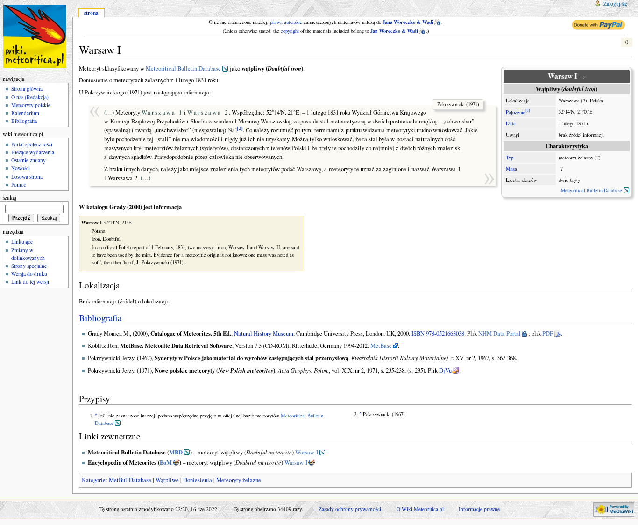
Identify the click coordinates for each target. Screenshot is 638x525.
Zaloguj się (615, 3)
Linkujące (22, 241)
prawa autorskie (286, 22)
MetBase (381, 346)
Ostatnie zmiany (28, 160)
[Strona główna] (36, 36)
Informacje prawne (479, 508)
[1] (527, 110)
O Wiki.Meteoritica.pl (420, 508)
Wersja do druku (29, 273)
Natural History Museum (263, 334)
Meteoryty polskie (30, 104)
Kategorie (94, 480)
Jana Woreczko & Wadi (408, 22)
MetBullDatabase (130, 480)
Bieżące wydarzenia (32, 152)
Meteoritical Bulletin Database (591, 190)
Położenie (515, 112)
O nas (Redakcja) (30, 97)
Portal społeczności (31, 144)
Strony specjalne (29, 265)
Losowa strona (27, 176)
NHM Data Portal (499, 334)
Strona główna (27, 88)
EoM (166, 462)
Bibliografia (100, 318)
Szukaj (9, 197)
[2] (240, 128)
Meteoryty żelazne (238, 480)
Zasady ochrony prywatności (350, 508)
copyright (290, 31)
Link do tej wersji (30, 281)
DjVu (445, 370)
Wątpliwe (167, 480)
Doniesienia (197, 480)
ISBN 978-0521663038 (437, 334)
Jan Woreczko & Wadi (394, 31)
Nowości (20, 168)
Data (511, 123)
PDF (547, 334)
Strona (91, 13)
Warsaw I (306, 452)
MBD (176, 452)
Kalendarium (25, 112)
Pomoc (18, 184)
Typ (509, 157)
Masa (511, 168)
